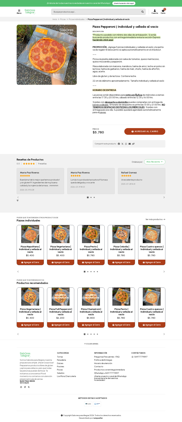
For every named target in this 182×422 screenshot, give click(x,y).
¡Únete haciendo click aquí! (124, 3)
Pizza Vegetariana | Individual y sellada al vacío (60, 249)
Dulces (60, 363)
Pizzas (63, 19)
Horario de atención (103, 363)
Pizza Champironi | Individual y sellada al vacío (91, 312)
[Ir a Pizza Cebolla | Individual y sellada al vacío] (121, 234)
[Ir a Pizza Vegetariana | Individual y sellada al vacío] (60, 234)
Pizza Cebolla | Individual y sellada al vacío (121, 249)
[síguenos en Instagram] (21, 387)
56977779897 (140, 357)
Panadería (61, 360)
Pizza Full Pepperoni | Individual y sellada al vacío (60, 312)
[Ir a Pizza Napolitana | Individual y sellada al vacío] (30, 234)
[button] (133, 144)
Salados (60, 373)
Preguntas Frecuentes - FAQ (107, 357)
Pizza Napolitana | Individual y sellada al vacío (30, 249)
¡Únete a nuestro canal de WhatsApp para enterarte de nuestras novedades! (110, 378)
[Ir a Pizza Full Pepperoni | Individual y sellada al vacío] (60, 297)
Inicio (55, 19)
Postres (60, 366)
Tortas (60, 357)
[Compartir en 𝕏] (122, 144)
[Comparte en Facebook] (119, 144)
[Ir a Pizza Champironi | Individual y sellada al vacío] (91, 297)
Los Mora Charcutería (66, 376)
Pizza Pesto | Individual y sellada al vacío (91, 249)
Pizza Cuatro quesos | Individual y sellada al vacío (152, 249)
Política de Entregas (103, 360)
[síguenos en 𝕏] (29, 387)
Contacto (98, 366)
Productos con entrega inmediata (109, 370)
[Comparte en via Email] (129, 144)
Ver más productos (154, 219)
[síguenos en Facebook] (25, 387)
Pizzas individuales (77, 19)
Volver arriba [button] (92, 344)
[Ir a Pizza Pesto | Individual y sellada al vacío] (91, 234)
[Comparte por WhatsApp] (126, 144)
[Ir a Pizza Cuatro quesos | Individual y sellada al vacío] (151, 234)
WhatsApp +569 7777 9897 (106, 373)
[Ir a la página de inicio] (30, 11)
